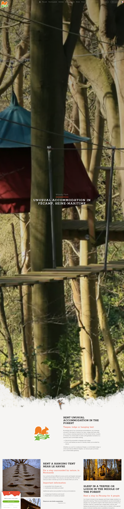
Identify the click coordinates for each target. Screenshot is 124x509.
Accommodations (70, 2)
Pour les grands (53, 2)
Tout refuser (11, 504)
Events (78, 2)
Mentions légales (7, 507)
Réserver (105, 2)
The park (44, 2)
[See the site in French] (122, 2)
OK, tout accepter (11, 501)
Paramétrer (15, 507)
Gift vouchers (115, 2)
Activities (61, 2)
